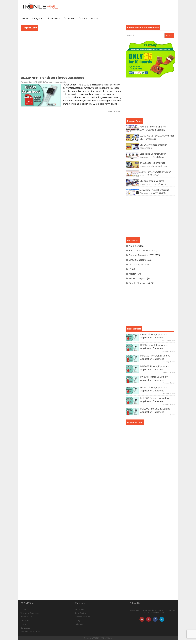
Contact (83, 18)
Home (25, 18)
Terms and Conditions (30, 613)
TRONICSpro (106, 638)
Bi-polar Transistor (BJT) (141, 255)
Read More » (114, 111)
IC (130, 269)
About (94, 18)
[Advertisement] (127, 9)
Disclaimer (25, 620)
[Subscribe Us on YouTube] (141, 619)
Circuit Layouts (137, 264)
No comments (60, 82)
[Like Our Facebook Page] (155, 619)
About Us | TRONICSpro (31, 632)
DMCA (23, 624)
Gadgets (78, 620)
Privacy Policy (26, 617)
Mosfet (132, 274)
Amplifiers (134, 246)
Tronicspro (49, 82)
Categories (37, 18)
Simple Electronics (139, 283)
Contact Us (25, 628)
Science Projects (138, 278)
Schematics (53, 18)
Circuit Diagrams (137, 260)
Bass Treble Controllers (141, 250)
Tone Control (80, 613)
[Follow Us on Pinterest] (148, 619)
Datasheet (69, 18)
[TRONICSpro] (40, 9)
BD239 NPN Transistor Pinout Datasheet (52, 77)
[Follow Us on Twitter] (161, 619)
